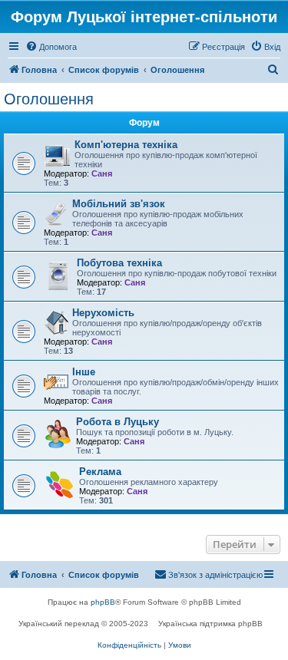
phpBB (103, 602)
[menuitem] (51, 47)
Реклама (100, 471)
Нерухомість (103, 312)
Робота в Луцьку (117, 421)
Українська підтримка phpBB (210, 623)
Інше (83, 372)
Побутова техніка (119, 263)
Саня (101, 173)
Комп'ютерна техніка (125, 144)
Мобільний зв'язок (118, 204)
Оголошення (49, 99)
